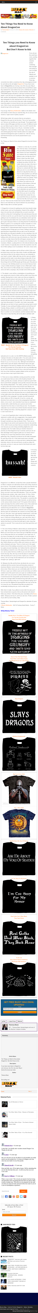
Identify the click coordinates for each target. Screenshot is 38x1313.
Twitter (21, 1196)
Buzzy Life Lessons (24, 29)
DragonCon (20, 84)
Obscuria (31, 29)
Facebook (6, 1196)
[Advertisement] (19, 37)
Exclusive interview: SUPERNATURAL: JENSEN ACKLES (15, 1275)
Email (19, 1006)
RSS (17, 1196)
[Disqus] (19, 1164)
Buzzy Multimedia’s (16, 110)
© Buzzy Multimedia (6, 605)
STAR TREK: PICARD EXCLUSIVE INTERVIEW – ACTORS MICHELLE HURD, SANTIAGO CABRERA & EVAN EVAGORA (14, 1268)
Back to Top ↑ (34, 1311)
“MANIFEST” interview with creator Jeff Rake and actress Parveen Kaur (17, 1261)
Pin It (30, 1091)
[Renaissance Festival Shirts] (19, 18)
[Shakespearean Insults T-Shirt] (14, 1252)
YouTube (25, 1196)
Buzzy (35, 593)
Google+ (10, 1196)
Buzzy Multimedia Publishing (21, 1311)
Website (20, 1021)
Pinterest (13, 1196)
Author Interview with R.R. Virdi (16, 1285)
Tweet (2, 1091)
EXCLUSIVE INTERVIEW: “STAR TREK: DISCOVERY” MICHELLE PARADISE (16, 1281)
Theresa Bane (5, 29)
